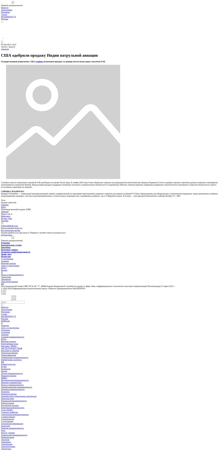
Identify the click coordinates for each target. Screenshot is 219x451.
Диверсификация (8, 355)
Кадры (4, 367)
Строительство (7, 419)
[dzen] (2, 37)
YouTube (4, 221)
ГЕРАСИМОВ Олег (9, 226)
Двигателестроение (9, 282)
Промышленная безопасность (14, 401)
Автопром (5, 330)
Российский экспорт (10, 405)
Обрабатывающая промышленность (16, 387)
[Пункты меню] (2, 42)
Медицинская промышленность (15, 380)
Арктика (4, 335)
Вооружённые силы (9, 344)
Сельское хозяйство (9, 412)
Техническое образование (12, 424)
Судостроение (7, 259)
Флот (3, 430)
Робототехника (7, 403)
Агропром (5, 332)
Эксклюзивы (6, 10)
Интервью (5, 12)
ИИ (2, 284)
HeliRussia (5, 321)
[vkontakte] (2, 33)
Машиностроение (8, 376)
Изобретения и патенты (11, 360)
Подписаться (6, 235)
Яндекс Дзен (6, 218)
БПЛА (4, 268)
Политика (5, 392)
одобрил (39, 61)
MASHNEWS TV (8, 17)
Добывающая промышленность (14, 357)
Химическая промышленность (14, 435)
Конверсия (5, 369)
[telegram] (2, 24)
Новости (4, 8)
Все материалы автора (10, 230)
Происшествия (7, 398)
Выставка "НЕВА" (9, 346)
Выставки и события (10, 351)
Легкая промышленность (12, 373)
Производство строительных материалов (18, 396)
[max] (2, 27)
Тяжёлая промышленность (12, 428)
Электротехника (8, 446)
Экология (5, 440)
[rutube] (2, 40)
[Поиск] (2, 305)
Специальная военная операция (15, 414)
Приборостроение (9, 394)
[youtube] (2, 30)
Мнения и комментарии (11, 383)
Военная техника (8, 263)
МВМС (4, 378)
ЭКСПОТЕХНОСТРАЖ (11, 348)
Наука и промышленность (12, 275)
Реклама (4, 19)
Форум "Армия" (8, 433)
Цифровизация (7, 437)
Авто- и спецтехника (10, 266)
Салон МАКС (7, 410)
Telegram (4, 205)
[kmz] (13, 300)
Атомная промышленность (12, 337)
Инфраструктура (8, 364)
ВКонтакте (5, 216)
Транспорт (5, 426)
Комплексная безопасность (12, 408)
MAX (3, 207)
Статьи (4, 14)
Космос (4, 270)
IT (2, 272)
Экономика (6, 279)
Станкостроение (8, 417)
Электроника (6, 444)
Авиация (5, 49)
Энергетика (6, 277)
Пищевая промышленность (13, 389)
